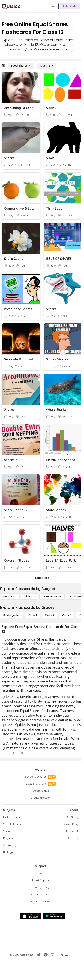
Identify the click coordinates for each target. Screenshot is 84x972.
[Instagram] (52, 955)
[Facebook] (46, 955)
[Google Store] (54, 916)
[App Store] (30, 916)
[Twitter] (39, 955)
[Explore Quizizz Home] (11, 6)
